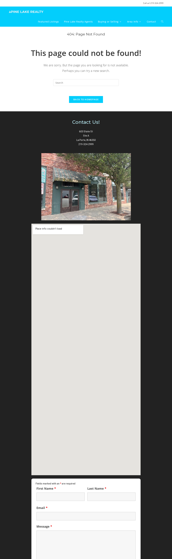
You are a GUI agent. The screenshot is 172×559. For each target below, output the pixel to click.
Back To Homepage (86, 99)
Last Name (96, 488)
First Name (46, 488)
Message (44, 526)
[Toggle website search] (162, 22)
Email (42, 508)
